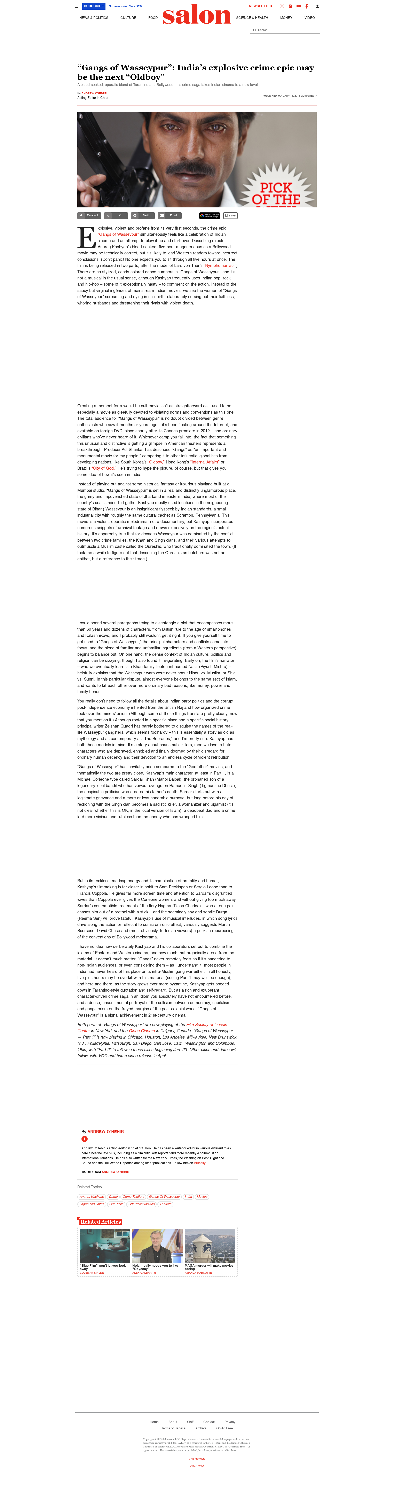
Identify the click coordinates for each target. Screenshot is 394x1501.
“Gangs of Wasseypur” (118, 235)
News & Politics (93, 18)
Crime (113, 1197)
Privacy (229, 1422)
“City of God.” (104, 469)
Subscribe (94, 6)
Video (310, 18)
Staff (190, 1422)
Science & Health (252, 18)
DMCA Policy (197, 1466)
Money (286, 18)
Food (153, 18)
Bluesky (199, 1163)
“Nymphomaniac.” (220, 266)
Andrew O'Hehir (94, 93)
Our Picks (116, 1204)
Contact (209, 1422)
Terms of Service (173, 1428)
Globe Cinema (142, 1031)
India (188, 1197)
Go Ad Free (224, 1428)
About (172, 1422)
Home (154, 1422)
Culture (128, 18)
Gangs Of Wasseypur (164, 1197)
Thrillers (165, 1204)
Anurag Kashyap (91, 1197)
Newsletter (260, 6)
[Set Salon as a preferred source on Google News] (209, 215)
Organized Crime (91, 1204)
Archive (200, 1428)
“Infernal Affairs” (205, 462)
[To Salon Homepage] (197, 14)
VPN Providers (197, 1459)
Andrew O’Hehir (105, 1132)
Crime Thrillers (133, 1197)
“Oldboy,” (156, 462)
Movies (202, 1197)
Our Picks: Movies (141, 1204)
